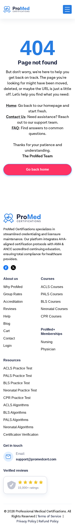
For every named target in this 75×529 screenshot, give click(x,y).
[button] (67, 9)
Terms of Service (49, 516)
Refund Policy (49, 521)
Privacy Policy (26, 521)
